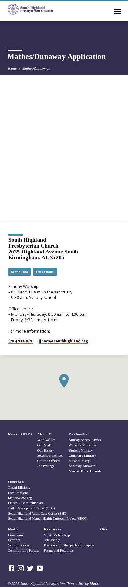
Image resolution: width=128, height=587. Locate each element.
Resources (52, 529)
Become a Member (50, 455)
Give (104, 529)
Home (12, 68)
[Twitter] (30, 568)
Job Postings (45, 466)
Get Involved (79, 434)
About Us (45, 434)
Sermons (14, 540)
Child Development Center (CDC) (31, 508)
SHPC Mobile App (57, 535)
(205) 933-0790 (20, 341)
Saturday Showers (82, 466)
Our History (45, 450)
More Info (19, 271)
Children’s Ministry (82, 455)
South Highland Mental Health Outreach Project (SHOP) (47, 518)
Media (13, 529)
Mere (94, 583)
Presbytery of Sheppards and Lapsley (69, 545)
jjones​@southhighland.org (63, 341)
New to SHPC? (20, 434)
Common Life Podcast (23, 550)
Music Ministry (79, 461)
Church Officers (48, 461)
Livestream (15, 535)
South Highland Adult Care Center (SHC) (37, 513)
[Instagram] (21, 568)
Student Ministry (81, 450)
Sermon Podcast (19, 545)
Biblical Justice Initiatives (25, 503)
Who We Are (46, 440)
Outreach (16, 482)
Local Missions (18, 493)
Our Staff (44, 445)
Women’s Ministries (82, 445)
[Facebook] (11, 568)
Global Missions (19, 487)
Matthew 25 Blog (20, 498)
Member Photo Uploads (85, 471)
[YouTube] (40, 568)
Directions (45, 271)
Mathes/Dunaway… (36, 68)
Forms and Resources (58, 550)
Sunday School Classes (85, 440)
